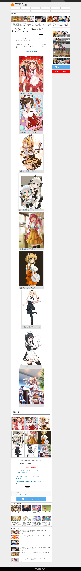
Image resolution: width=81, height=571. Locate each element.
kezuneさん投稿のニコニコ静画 (27, 405)
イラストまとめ (16, 494)
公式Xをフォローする (62, 67)
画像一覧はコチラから (31, 51)
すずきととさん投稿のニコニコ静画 (28, 171)
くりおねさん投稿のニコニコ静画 (27, 249)
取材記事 (55, 8)
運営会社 (39, 568)
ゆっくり (45, 8)
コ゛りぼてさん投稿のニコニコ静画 (27, 210)
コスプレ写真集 (65, 8)
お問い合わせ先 (44, 568)
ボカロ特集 (35, 8)
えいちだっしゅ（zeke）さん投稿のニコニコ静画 (31, 327)
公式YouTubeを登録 (62, 71)
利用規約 (35, 568)
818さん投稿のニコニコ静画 (28, 366)
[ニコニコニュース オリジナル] (19, 4)
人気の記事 (16, 8)
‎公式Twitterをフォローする (33, 499)
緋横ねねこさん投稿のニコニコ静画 (28, 132)
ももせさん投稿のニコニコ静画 (27, 93)
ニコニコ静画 (41, 463)
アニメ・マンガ (25, 8)
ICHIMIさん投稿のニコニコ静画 (28, 288)
